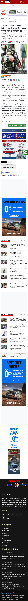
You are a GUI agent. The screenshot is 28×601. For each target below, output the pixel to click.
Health (6, 533)
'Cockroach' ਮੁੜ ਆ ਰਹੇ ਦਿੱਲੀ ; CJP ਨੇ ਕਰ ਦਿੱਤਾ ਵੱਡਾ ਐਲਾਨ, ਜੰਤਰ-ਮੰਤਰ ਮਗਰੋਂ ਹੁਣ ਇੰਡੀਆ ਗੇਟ (18, 326)
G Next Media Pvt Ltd (6, 593)
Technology (7, 540)
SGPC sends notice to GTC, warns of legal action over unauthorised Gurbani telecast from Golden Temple (17, 254)
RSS (17, 599)
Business (6, 528)
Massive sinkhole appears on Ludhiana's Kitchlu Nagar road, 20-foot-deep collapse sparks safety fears (17, 246)
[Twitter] (8, 80)
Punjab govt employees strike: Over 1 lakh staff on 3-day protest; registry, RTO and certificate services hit (18, 285)
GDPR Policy (12, 599)
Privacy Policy (5, 599)
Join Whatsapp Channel (16, 125)
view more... (23, 240)
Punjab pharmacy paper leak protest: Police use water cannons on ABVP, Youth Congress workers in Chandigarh (18, 262)
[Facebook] (11, 80)
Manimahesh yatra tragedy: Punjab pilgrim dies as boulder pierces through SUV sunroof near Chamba (18, 277)
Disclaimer (15, 597)
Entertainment (8, 531)
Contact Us (9, 597)
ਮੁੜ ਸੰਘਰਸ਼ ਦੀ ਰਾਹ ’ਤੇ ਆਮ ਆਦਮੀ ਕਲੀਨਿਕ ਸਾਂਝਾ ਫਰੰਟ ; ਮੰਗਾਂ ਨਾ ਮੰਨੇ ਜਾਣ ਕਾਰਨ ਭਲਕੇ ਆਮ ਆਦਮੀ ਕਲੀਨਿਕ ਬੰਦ (18, 319)
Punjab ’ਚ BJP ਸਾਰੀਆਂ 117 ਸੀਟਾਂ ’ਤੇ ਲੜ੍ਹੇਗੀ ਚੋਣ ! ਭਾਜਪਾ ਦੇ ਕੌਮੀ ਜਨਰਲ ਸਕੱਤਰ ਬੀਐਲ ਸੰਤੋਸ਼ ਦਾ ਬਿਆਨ (18, 340)
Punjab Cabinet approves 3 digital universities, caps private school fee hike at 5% (18, 270)
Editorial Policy (14, 595)
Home (2, 18)
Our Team (21, 597)
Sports (6, 545)
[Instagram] (14, 80)
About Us (8, 595)
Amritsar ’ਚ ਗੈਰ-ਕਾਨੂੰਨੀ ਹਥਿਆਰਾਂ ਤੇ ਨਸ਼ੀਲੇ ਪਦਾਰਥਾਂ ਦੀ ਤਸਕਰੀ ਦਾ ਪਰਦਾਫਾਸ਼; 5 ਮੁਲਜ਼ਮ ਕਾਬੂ (18, 355)
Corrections (22, 595)
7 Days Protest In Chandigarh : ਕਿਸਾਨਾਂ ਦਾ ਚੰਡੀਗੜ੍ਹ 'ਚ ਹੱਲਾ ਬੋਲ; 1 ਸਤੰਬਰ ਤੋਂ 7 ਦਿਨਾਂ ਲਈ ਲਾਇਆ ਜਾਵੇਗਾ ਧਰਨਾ (18, 347)
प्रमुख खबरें (8, 18)
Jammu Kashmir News (8, 164)
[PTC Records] (17, 485)
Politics (13, 6)
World (6, 543)
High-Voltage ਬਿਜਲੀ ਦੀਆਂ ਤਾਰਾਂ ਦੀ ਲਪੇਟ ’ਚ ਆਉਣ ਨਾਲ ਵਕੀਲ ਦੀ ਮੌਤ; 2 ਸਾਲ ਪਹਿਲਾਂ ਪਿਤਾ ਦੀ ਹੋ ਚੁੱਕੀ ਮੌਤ (17, 333)
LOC (10, 162)
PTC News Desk (11, 41)
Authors (3, 597)
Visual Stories (22, 6)
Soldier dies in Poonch (8, 167)
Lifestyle (6, 535)
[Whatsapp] (16, 80)
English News (5, 6)
